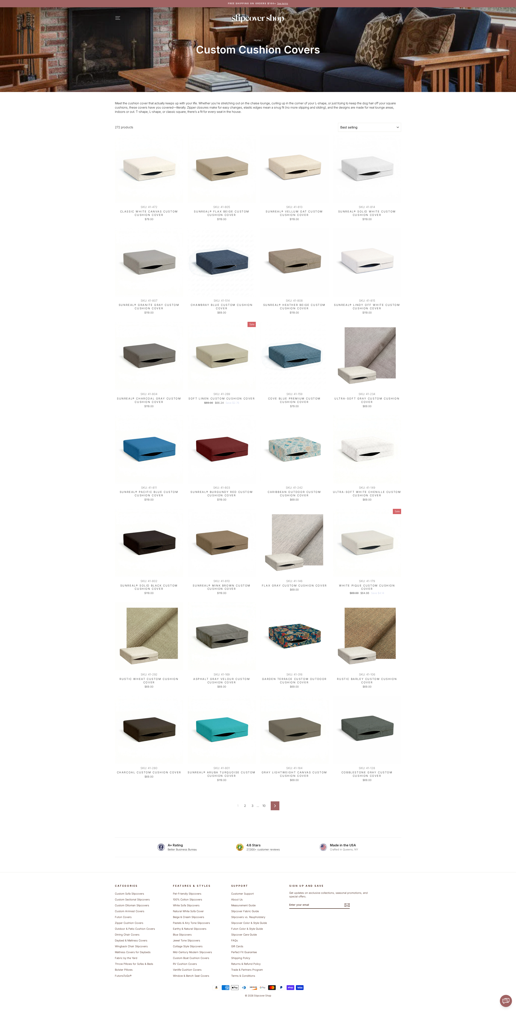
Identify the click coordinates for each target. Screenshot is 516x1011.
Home (257, 40)
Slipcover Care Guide (244, 934)
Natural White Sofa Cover (188, 911)
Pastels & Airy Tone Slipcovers (191, 922)
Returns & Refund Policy (246, 963)
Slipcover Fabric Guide (245, 911)
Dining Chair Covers (127, 934)
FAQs (234, 940)
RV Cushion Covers (185, 963)
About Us (237, 899)
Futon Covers (123, 917)
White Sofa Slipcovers (186, 905)
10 (263, 806)
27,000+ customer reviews (263, 849)
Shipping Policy (240, 958)
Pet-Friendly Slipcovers (187, 893)
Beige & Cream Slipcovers (188, 917)
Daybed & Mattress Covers (131, 940)
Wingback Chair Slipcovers (131, 946)
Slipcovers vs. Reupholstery (248, 917)
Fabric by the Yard (126, 958)
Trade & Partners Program (247, 969)
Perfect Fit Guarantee (244, 952)
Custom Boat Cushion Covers (191, 958)
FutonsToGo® (123, 975)
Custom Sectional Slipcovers (132, 899)
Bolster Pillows (124, 969)
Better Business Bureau (182, 849)
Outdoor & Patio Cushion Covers (135, 928)
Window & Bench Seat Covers (191, 975)
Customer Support (242, 893)
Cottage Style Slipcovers (188, 946)
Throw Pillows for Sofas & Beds (134, 963)
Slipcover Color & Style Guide (249, 922)
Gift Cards (237, 946)
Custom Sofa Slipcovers (129, 893)
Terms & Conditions (243, 975)
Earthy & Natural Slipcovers (189, 928)
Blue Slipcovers (182, 934)
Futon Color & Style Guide (247, 928)
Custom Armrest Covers (129, 911)
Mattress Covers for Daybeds (133, 952)
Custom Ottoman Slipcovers (132, 905)
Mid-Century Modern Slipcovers (192, 952)
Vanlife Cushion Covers (187, 969)
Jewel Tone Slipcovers (186, 940)
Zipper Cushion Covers (129, 922)
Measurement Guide (243, 905)
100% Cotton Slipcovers (187, 899)
